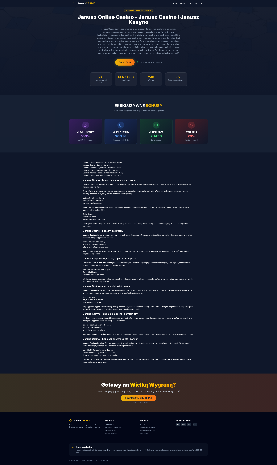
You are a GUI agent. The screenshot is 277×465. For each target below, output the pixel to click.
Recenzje (193, 3)
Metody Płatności (111, 433)
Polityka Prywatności (147, 430)
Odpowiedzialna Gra (147, 427)
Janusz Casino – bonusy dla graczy (97, 165)
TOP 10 (174, 3)
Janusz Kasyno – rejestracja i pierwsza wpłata (102, 168)
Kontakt (143, 424)
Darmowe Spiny (110, 430)
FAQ (202, 3)
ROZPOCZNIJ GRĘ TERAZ (138, 398)
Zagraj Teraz (125, 62)
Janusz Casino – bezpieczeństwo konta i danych (103, 175)
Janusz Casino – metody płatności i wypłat (100, 170)
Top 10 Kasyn (109, 424)
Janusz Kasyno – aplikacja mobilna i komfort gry (103, 173)
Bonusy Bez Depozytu (113, 427)
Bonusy (183, 3)
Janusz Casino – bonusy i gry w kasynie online (102, 162)
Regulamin (144, 433)
